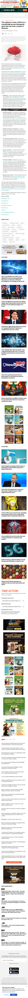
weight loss (14, 41)
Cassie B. (8, 324)
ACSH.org (3, 210)
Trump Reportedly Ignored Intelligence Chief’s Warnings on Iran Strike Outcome (11, 767)
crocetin (6, 37)
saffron (2, 41)
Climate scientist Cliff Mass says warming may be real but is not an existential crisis (13, 852)
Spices (6, 41)
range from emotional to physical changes (13, 141)
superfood (10, 41)
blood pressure (23, 36)
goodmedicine (17, 38)
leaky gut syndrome (15, 39)
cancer (2, 37)
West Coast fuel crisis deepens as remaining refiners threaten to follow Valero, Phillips (13, 823)
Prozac (15, 40)
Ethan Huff (9, 396)
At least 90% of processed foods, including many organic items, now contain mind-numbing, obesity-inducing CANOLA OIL (13, 514)
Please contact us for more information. (9, 613)
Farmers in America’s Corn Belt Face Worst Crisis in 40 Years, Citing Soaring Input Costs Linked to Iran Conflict (13, 814)
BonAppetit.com (4, 200)
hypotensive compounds (6, 39)
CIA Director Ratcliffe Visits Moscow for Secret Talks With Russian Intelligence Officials (13, 785)
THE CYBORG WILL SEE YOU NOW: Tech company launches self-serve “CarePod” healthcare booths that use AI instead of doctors (13, 352)
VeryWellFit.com (4, 203)
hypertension (23, 38)
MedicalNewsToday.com (6, 205)
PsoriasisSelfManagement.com (7, 212)
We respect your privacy (14, 963)
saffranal (22, 40)
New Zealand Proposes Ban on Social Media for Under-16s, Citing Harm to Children (13, 753)
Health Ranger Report (6, 886)
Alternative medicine (9, 20)
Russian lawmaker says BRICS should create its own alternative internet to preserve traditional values (14, 399)
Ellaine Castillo (9, 30)
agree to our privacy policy (8, 992)
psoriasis (18, 40)
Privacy (8, 978)
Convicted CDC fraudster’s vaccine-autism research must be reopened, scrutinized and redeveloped (13, 833)
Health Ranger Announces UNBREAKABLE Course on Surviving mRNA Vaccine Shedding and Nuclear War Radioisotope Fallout (13, 911)
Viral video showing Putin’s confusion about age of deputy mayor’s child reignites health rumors (12, 491)
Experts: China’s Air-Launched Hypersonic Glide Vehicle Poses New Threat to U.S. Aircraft (12, 790)
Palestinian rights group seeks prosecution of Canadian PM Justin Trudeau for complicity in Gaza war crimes (13, 328)
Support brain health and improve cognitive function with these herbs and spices (13, 583)
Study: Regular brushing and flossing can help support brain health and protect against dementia (13, 467)
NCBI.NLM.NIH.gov (5, 214)
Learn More (6, 994)
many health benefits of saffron (18, 68)
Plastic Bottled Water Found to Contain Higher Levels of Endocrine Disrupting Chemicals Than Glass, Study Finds (13, 857)
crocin (9, 37)
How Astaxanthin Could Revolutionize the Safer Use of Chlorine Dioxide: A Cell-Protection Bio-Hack (13, 744)
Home (2, 20)
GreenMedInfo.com (5, 198)
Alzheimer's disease (13, 36)
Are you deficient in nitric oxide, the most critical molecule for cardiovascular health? (13, 537)
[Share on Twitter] (8, 33)
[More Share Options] (11, 33)
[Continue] (25, 960)
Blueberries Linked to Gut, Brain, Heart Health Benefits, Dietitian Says (11, 828)
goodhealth (12, 38)
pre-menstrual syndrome (8, 40)
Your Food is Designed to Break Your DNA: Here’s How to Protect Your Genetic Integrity (13, 758)
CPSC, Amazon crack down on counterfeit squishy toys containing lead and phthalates (12, 772)
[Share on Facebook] (5, 33)
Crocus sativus (14, 37)
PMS (2, 40)
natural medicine (22, 39)
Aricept (18, 36)
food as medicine (6, 229)
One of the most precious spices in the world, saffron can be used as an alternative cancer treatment (13, 189)
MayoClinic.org (4, 207)
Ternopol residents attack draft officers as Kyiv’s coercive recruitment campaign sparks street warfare (13, 748)
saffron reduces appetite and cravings (17, 98)
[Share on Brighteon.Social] (2, 33)
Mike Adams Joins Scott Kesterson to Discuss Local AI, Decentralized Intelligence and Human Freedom (13, 902)
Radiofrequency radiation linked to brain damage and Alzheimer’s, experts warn (13, 560)
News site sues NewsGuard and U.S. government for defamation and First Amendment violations (12, 376)
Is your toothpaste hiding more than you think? (11, 776)
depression (19, 37)
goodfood (7, 38)
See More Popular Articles (14, 862)
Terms (11, 978)
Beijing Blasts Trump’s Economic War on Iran (11, 819)
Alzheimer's (6, 36)
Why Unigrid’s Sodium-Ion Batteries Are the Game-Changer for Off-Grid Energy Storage (12, 847)
